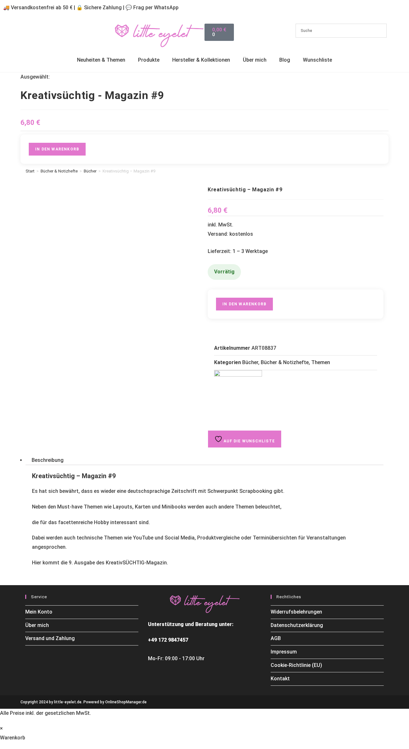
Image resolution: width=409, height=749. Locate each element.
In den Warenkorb (57, 149)
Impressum (284, 652)
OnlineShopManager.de (126, 702)
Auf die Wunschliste (248, 441)
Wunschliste (317, 60)
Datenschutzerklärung (297, 625)
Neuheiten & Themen (101, 60)
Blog (284, 60)
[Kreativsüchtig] (238, 394)
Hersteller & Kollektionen (201, 60)
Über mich (254, 60)
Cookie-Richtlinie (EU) (296, 665)
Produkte (148, 60)
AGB (276, 638)
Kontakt (280, 679)
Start (30, 171)
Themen (320, 362)
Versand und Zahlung (50, 638)
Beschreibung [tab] (48, 460)
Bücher (90, 171)
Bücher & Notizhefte (59, 171)
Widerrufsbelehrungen (296, 612)
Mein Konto (38, 612)
